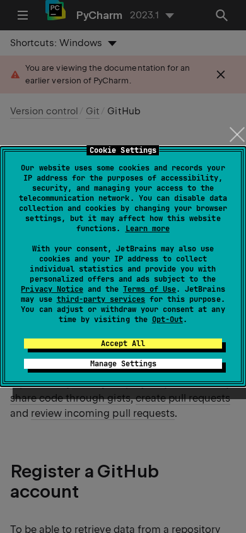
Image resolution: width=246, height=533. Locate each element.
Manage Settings (123, 364)
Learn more (148, 229)
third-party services (101, 299)
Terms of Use (149, 289)
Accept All (123, 343)
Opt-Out (167, 319)
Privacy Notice (52, 289)
